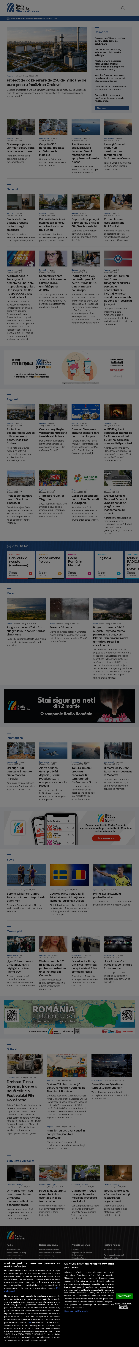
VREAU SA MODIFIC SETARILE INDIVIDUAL (123, 1306)
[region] (69, 1303)
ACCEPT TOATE (124, 1296)
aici (29, 1323)
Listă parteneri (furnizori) (76, 1311)
